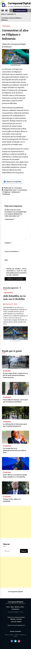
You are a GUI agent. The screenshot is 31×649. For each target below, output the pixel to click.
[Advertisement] (15, 522)
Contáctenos (15, 609)
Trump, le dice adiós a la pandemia (12, 500)
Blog (12, 607)
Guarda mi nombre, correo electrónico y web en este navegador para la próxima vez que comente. (16, 272)
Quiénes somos (19, 607)
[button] (11, 10)
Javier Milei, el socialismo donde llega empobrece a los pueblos (15, 476)
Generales (6, 26)
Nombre (8, 243)
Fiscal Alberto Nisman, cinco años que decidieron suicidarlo (15, 401)
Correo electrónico (12, 251)
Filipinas (6, 192)
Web (6, 260)
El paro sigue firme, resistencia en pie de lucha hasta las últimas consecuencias (15, 375)
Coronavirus (22, 190)
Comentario (9, 219)
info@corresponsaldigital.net (16, 625)
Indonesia (15, 192)
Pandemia (6, 194)
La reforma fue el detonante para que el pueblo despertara (15, 425)
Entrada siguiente (10, 288)
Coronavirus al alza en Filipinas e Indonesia (15, 34)
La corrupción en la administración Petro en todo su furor (14, 450)
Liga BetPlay (8, 292)
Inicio (8, 607)
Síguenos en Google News (13, 181)
